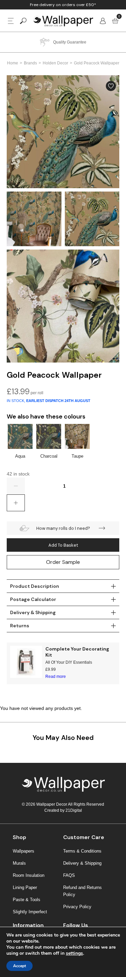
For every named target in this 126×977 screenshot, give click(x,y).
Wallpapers (23, 851)
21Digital (74, 810)
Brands (30, 63)
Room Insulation (28, 875)
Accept (19, 966)
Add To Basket (63, 545)
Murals (19, 863)
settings (74, 953)
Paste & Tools (26, 899)
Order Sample (63, 562)
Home (12, 63)
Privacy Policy (77, 906)
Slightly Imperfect (30, 911)
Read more (55, 676)
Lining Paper (25, 887)
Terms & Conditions (82, 851)
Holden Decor (55, 63)
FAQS (69, 875)
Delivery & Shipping (82, 863)
